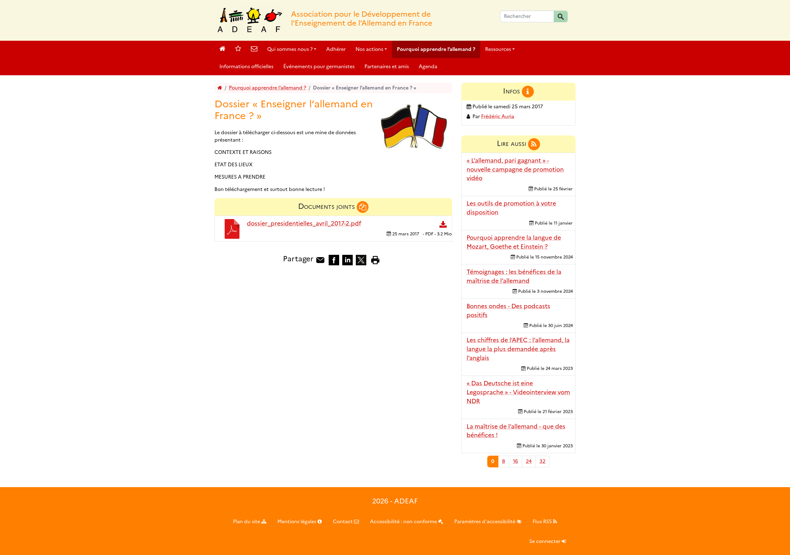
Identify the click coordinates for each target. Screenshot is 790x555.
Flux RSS (543, 521)
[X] (361, 260)
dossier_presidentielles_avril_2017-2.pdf (304, 223)
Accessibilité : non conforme (404, 521)
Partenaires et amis (386, 66)
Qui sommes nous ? (290, 49)
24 (529, 461)
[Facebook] (334, 260)
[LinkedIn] (347, 260)
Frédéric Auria (497, 116)
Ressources (498, 49)
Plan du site (247, 521)
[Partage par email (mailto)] (320, 260)
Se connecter (545, 541)
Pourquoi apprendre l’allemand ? (436, 49)
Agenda (428, 66)
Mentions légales (297, 521)
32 (542, 461)
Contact (343, 521)
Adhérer (336, 49)
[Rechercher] (561, 16)
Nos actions (369, 49)
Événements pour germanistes (319, 66)
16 (515, 461)
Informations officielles (246, 66)
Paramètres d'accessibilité (485, 521)
